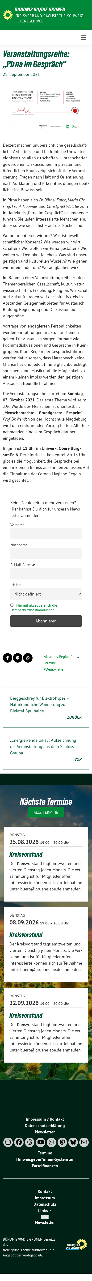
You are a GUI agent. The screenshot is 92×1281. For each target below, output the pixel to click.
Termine (50, 663)
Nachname (19, 544)
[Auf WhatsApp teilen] (28, 658)
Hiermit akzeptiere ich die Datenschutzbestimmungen (33, 607)
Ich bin (15, 584)
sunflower (39, 1250)
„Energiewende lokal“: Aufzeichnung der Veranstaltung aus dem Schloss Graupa (46, 749)
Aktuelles (51, 656)
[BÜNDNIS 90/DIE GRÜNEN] (8, 14)
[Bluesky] (73, 1142)
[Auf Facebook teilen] (7, 658)
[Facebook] (19, 1142)
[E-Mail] (84, 1142)
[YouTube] (40, 1142)
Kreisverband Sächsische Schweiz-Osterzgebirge (49, 18)
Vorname (17, 524)
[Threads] (29, 1142)
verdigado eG (32, 1255)
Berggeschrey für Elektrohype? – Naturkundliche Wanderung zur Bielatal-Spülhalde (46, 707)
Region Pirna (68, 656)
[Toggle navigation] (83, 38)
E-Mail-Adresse (22, 564)
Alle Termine (46, 812)
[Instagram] (8, 1142)
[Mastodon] (62, 1142)
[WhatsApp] (51, 1142)
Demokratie (54, 669)
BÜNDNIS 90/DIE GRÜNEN (40, 9)
